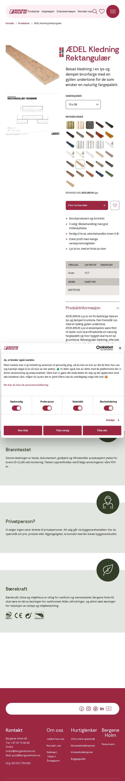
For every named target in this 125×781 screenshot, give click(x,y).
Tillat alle (102, 430)
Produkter (33, 11)
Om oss (55, 730)
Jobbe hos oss (55, 739)
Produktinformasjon (83, 308)
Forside (10, 23)
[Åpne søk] (95, 11)
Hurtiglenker (83, 730)
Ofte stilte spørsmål (83, 739)
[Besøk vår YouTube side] (108, 708)
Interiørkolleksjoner (82, 752)
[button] (32, 67)
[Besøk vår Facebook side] (81, 708)
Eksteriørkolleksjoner (83, 745)
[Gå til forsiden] (18, 11)
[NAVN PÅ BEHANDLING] (70, 125)
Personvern (108, 744)
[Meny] (112, 11)
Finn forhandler (77, 205)
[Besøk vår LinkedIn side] (102, 708)
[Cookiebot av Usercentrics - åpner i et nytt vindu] (98, 348)
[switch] (47, 408)
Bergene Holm (110, 733)
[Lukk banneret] (120, 348)
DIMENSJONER (74, 95)
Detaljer (110, 420)
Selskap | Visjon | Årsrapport (53, 756)
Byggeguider (78, 759)
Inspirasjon (48, 11)
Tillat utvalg (62, 430)
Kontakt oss (85, 11)
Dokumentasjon (66, 11)
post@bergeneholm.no (26, 755)
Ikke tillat (23, 430)
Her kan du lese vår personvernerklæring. (26, 385)
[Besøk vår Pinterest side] (95, 708)
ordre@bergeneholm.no (20, 751)
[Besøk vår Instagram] (88, 708)
